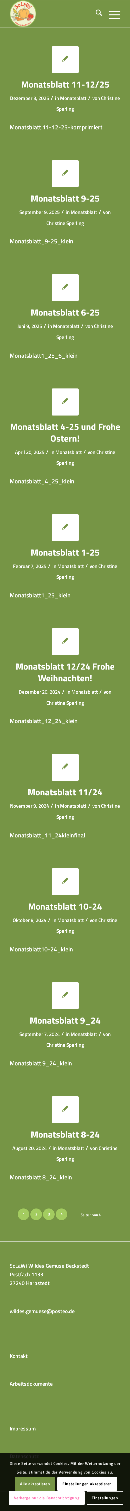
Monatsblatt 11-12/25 (65, 84)
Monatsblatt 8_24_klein (41, 1177)
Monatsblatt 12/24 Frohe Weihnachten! (65, 672)
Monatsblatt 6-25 (65, 312)
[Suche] (95, 13)
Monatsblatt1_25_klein (40, 595)
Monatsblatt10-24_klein (41, 949)
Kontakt (19, 1356)
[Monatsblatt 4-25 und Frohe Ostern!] (65, 402)
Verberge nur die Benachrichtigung (47, 1498)
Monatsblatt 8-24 (65, 1134)
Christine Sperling (65, 223)
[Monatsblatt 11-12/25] (65, 59)
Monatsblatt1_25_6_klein (44, 355)
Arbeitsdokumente (31, 1384)
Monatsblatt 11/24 (65, 792)
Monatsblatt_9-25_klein (41, 241)
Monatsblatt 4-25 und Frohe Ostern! (65, 432)
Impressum (23, 1428)
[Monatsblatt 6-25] (65, 287)
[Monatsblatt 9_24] (65, 995)
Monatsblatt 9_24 (65, 1020)
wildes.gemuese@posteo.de (42, 1311)
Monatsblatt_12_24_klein (44, 720)
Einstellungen (105, 1498)
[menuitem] (95, 13)
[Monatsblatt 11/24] (65, 767)
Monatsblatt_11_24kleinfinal (47, 835)
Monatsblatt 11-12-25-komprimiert (56, 127)
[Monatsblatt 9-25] (65, 173)
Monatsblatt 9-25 (65, 198)
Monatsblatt (73, 98)
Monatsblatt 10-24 (65, 906)
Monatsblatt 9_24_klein (41, 1063)
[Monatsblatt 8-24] (65, 1109)
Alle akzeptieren (35, 1484)
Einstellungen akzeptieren (87, 1484)
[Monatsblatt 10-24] (65, 881)
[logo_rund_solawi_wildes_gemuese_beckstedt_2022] (54, 13)
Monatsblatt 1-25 (65, 552)
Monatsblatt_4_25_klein (42, 481)
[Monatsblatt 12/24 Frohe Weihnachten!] (65, 641)
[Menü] (111, 13)
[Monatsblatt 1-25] (65, 527)
